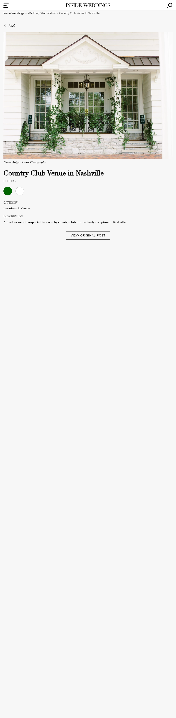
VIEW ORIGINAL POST (88, 235)
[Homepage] (88, 5)
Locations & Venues (16, 208)
